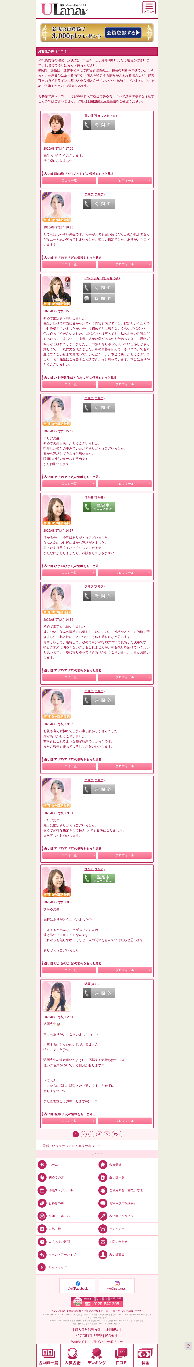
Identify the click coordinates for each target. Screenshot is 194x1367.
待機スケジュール (61, 1190)
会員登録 (115, 1164)
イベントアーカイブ (62, 1254)
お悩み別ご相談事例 (123, 1203)
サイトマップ (58, 1267)
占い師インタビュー (123, 1216)
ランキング (116, 1228)
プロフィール (125, 180)
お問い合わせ (118, 1241)
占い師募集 (116, 1254)
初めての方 (56, 1177)
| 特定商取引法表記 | (89, 1335)
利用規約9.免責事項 (102, 101)
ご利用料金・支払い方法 (126, 1190)
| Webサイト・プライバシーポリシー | (97, 1342)
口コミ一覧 (69, 180)
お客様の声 (56, 1203)
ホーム (53, 1164)
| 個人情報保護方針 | (87, 1329)
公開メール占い (59, 1216)
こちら (119, 1311)
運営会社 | (112, 1335)
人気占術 (55, 1228)
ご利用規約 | (112, 1329)
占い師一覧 (116, 1177)
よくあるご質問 (59, 1241)
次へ (117, 1134)
